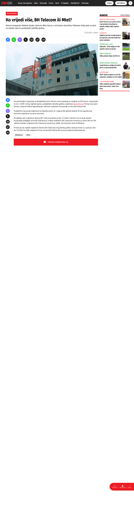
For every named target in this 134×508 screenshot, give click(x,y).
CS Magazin (65, 3)
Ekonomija (43, 3)
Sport (57, 3)
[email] (31, 39)
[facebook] (8, 40)
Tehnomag (84, 3)
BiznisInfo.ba (78, 104)
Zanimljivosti (75, 3)
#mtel (28, 135)
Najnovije (114, 487)
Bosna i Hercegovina (25, 3)
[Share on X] (26, 40)
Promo (51, 3)
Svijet (36, 3)
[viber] (20, 39)
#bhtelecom (19, 135)
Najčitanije (122, 487)
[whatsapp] (14, 39)
